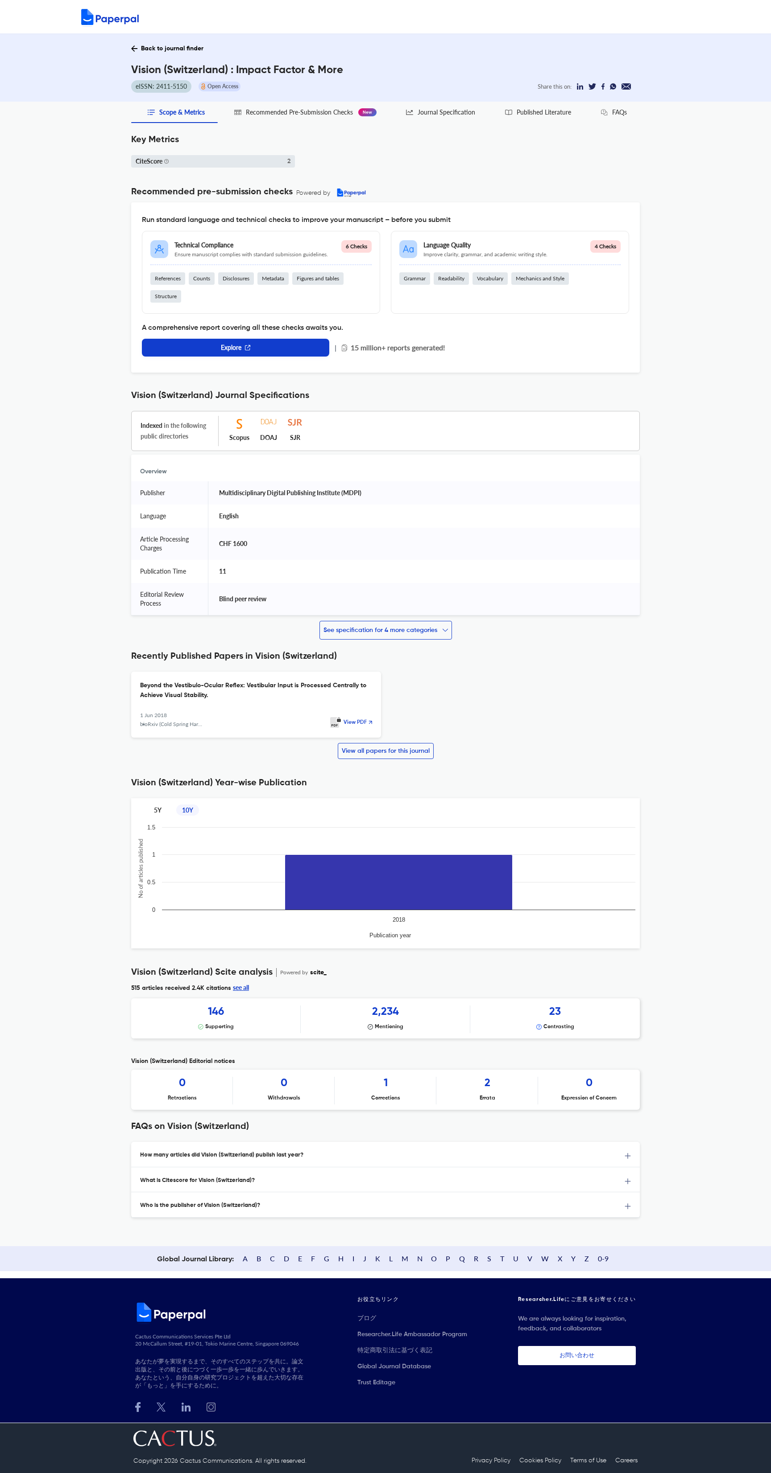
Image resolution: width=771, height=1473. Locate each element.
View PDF (355, 722)
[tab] (385, 1154)
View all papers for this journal (386, 751)
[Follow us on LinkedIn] (186, 1406)
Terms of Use (588, 1460)
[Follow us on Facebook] (138, 1406)
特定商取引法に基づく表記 (394, 1350)
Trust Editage (376, 1382)
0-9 (603, 1258)
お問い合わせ (577, 1355)
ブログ (366, 1318)
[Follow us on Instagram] (211, 1406)
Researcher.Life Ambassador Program (412, 1334)
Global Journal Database (394, 1366)
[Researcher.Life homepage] (221, 1312)
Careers (626, 1460)
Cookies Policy (540, 1460)
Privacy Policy (491, 1460)
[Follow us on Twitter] (161, 1406)
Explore (231, 347)
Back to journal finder (172, 48)
